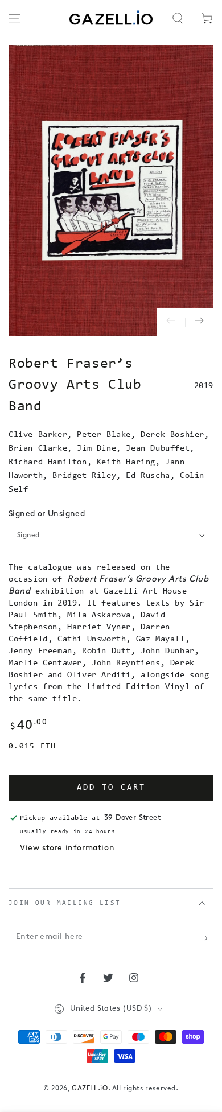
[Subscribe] (206, 937)
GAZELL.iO (90, 1088)
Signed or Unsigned (47, 514)
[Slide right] (199, 322)
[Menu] (15, 18)
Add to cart (111, 788)
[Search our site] (177, 18)
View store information (67, 848)
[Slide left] (171, 322)
